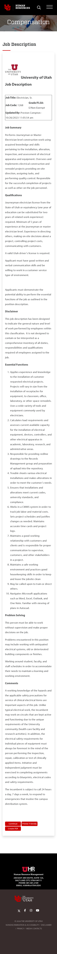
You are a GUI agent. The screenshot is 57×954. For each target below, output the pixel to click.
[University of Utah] (28, 899)
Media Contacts (34, 928)
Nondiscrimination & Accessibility (22, 925)
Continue (13, 823)
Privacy (20, 928)
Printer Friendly (29, 823)
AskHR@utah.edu (32, 885)
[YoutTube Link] (37, 910)
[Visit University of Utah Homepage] (7, 7)
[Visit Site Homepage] (28, 869)
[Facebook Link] (25, 910)
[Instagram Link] (31, 910)
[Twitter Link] (19, 910)
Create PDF (13, 828)
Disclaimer (46, 925)
